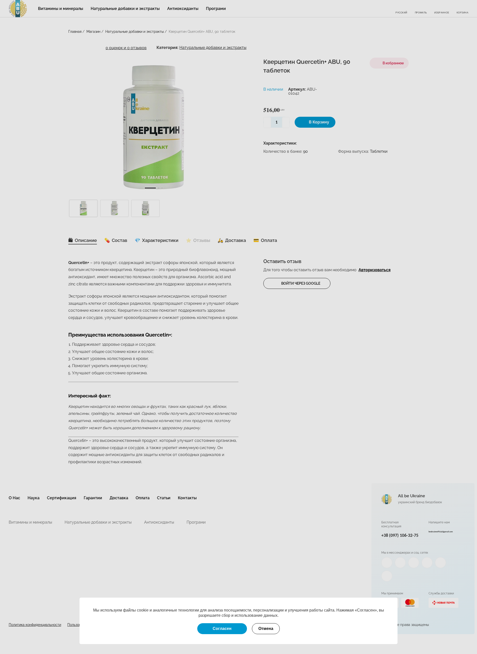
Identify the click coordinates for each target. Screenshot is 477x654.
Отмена (265, 628)
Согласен (222, 628)
